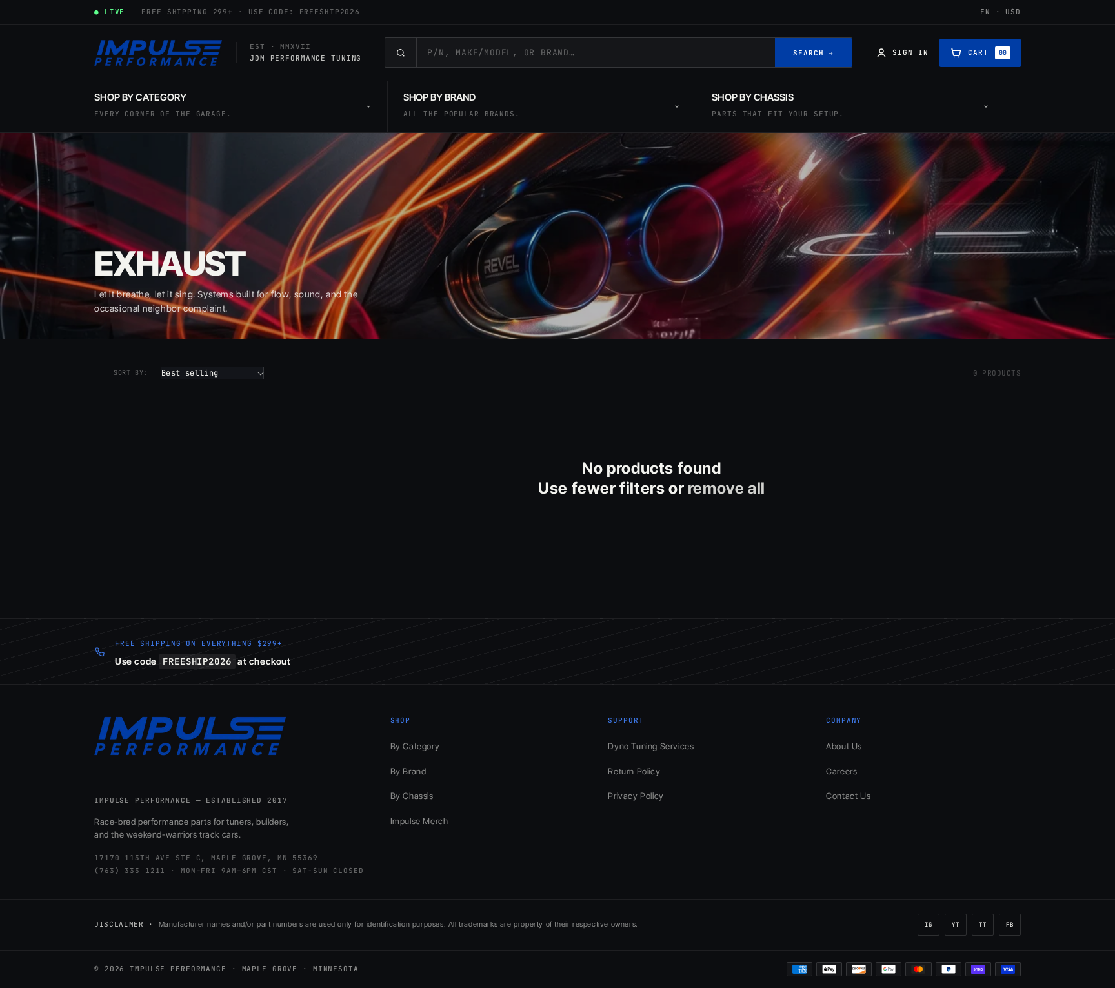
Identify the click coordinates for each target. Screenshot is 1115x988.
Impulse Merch (419, 821)
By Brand (408, 771)
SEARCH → (813, 52)
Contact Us (848, 796)
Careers (841, 771)
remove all (726, 488)
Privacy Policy (635, 796)
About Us (844, 746)
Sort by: (131, 372)
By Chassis (412, 796)
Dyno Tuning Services (651, 746)
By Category (415, 746)
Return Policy (634, 771)
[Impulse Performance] (158, 52)
